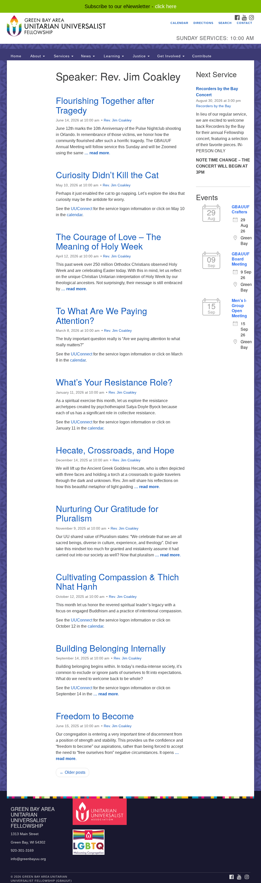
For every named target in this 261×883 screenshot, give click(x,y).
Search (225, 22)
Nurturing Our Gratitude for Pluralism (107, 513)
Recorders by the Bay (213, 106)
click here (165, 6)
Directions (203, 22)
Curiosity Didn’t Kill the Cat (107, 174)
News (86, 56)
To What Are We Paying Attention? (101, 315)
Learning (111, 56)
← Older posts (72, 772)
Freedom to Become (95, 715)
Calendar (179, 22)
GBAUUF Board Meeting (241, 259)
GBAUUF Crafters (241, 209)
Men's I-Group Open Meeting (239, 308)
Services (62, 56)
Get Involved (169, 56)
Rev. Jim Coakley (118, 120)
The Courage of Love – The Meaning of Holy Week (108, 241)
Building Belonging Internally (111, 648)
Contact (244, 22)
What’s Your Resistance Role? (114, 382)
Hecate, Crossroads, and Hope (115, 450)
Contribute (202, 56)
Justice (139, 56)
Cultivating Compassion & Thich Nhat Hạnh (117, 581)
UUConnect (81, 208)
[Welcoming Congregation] (89, 839)
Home (16, 56)
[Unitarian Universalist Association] (100, 811)
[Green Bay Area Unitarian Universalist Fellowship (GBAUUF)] (79, 27)
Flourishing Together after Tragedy (105, 105)
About (35, 56)
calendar (74, 215)
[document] (130, 425)
